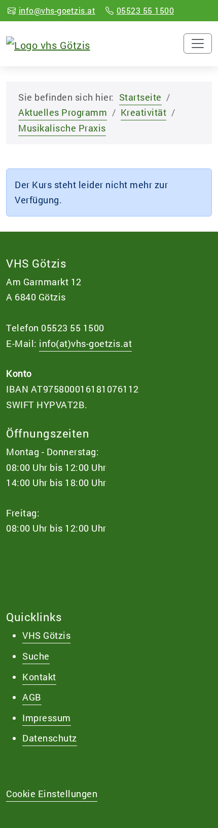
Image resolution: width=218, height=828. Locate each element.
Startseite (140, 97)
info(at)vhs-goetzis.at (85, 343)
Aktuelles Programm (62, 112)
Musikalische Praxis (62, 128)
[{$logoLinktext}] (48, 43)
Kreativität (144, 112)
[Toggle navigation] (198, 43)
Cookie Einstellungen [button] (51, 794)
